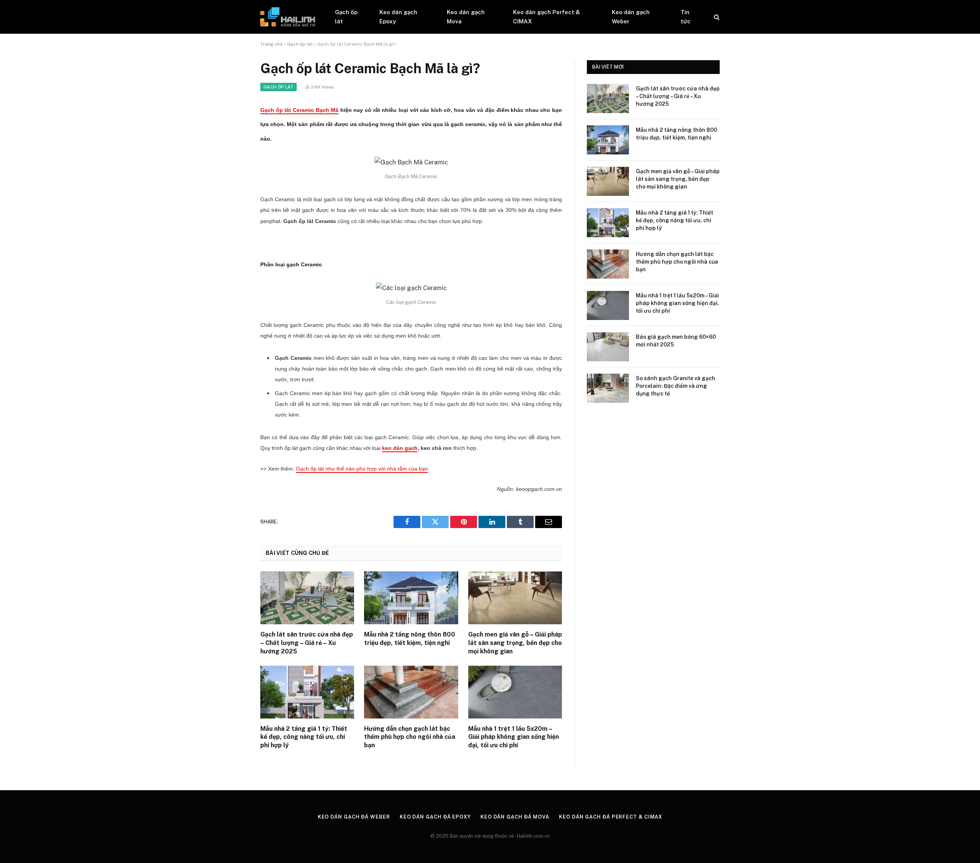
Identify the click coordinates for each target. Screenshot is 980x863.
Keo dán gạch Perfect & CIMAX (546, 17)
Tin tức (686, 17)
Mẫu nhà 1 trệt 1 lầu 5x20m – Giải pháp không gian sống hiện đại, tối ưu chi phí (513, 737)
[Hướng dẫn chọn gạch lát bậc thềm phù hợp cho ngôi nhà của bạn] (411, 692)
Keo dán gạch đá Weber (354, 817)
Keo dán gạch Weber (631, 17)
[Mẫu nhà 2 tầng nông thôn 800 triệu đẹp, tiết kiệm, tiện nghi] (411, 597)
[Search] (716, 17)
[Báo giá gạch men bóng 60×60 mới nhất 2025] (608, 346)
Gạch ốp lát (346, 17)
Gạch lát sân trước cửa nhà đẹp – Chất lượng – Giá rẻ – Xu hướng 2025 (306, 643)
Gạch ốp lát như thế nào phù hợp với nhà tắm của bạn (362, 469)
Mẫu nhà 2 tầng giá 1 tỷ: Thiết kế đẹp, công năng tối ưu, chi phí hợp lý (303, 737)
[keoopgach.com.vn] (287, 16)
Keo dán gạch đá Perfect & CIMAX (610, 817)
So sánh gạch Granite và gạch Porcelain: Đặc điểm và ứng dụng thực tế (675, 386)
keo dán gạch (400, 448)
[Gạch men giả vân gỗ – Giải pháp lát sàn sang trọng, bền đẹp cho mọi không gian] (515, 597)
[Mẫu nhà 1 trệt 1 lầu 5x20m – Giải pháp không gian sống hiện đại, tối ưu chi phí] (515, 692)
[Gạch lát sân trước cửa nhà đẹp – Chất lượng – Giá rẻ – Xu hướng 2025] (307, 597)
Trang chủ (271, 44)
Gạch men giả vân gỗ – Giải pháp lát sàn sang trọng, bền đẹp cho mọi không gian (515, 643)
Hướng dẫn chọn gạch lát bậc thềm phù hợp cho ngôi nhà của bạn (409, 737)
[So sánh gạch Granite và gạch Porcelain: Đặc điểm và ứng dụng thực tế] (608, 388)
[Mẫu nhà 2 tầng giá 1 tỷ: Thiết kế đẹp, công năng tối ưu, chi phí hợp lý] (307, 692)
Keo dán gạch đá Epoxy (435, 817)
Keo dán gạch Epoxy (398, 17)
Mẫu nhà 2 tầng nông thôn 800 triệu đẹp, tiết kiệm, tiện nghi (409, 638)
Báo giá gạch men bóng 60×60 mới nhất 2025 (676, 341)
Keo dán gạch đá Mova (514, 817)
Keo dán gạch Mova (466, 17)
